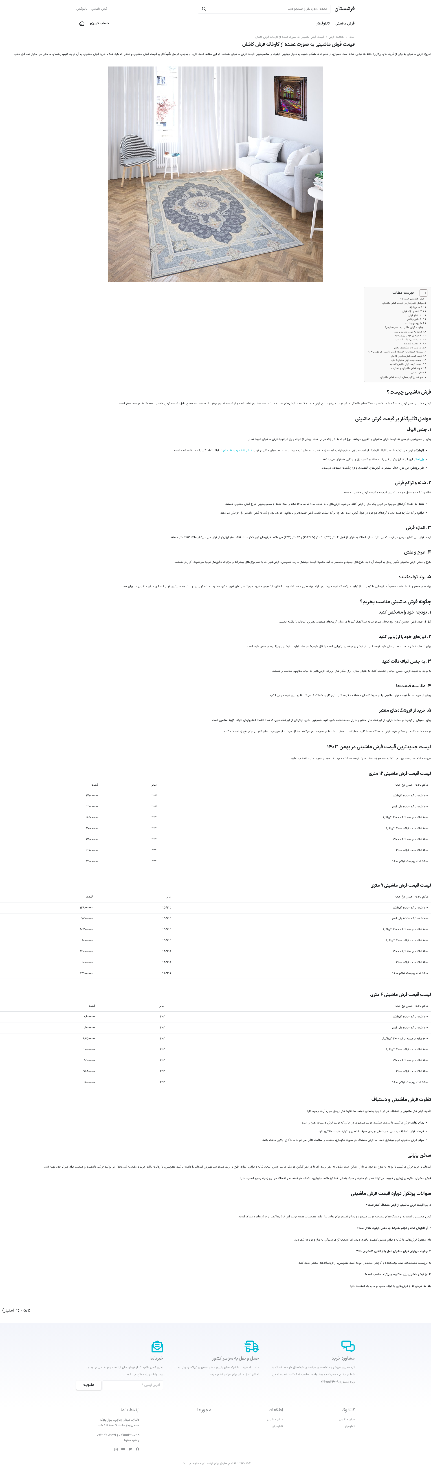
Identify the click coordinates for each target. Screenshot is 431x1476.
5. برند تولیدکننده (413, 323)
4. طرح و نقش (414, 319)
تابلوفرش (81, 9)
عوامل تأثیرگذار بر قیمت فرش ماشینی (403, 303)
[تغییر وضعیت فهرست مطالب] (421, 293)
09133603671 (106, 1435)
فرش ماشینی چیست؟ (412, 299)
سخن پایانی (417, 373)
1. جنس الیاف (415, 307)
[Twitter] (130, 1449)
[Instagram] (116, 1449)
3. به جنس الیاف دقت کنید (408, 339)
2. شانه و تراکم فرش (412, 311)
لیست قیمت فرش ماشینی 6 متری (405, 364)
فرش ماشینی (99, 9)
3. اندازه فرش (415, 315)
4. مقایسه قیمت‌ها (412, 344)
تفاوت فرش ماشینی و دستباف (407, 368)
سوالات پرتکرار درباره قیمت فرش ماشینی (401, 377)
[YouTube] (123, 1449)
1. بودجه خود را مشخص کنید (408, 332)
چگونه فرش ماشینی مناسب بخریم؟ (404, 328)
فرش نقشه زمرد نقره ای (237, 450)
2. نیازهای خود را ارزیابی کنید (408, 335)
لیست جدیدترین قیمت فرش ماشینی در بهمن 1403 (395, 352)
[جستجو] (204, 9)
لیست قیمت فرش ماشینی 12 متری (406, 356)
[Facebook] (137, 1449)
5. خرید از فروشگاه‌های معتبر (407, 348)
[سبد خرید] (81, 23)
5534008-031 (330, 1382)
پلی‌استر (419, 459)
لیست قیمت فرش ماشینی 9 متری (406, 360)
